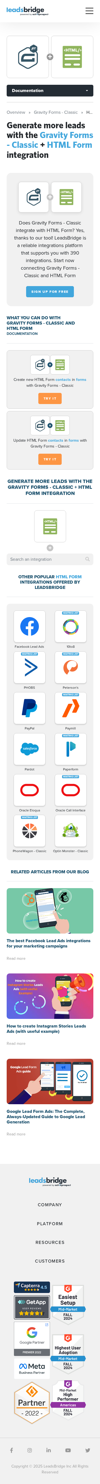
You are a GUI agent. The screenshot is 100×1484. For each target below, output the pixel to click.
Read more (16, 958)
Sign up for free (50, 291)
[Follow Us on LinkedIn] (48, 1450)
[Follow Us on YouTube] (68, 1450)
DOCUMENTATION (22, 333)
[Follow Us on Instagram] (30, 1450)
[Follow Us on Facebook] (11, 1450)
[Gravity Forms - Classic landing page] (28, 57)
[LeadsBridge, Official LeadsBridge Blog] (27, 11)
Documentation (27, 90)
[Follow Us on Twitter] (87, 1450)
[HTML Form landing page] (72, 57)
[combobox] (50, 559)
